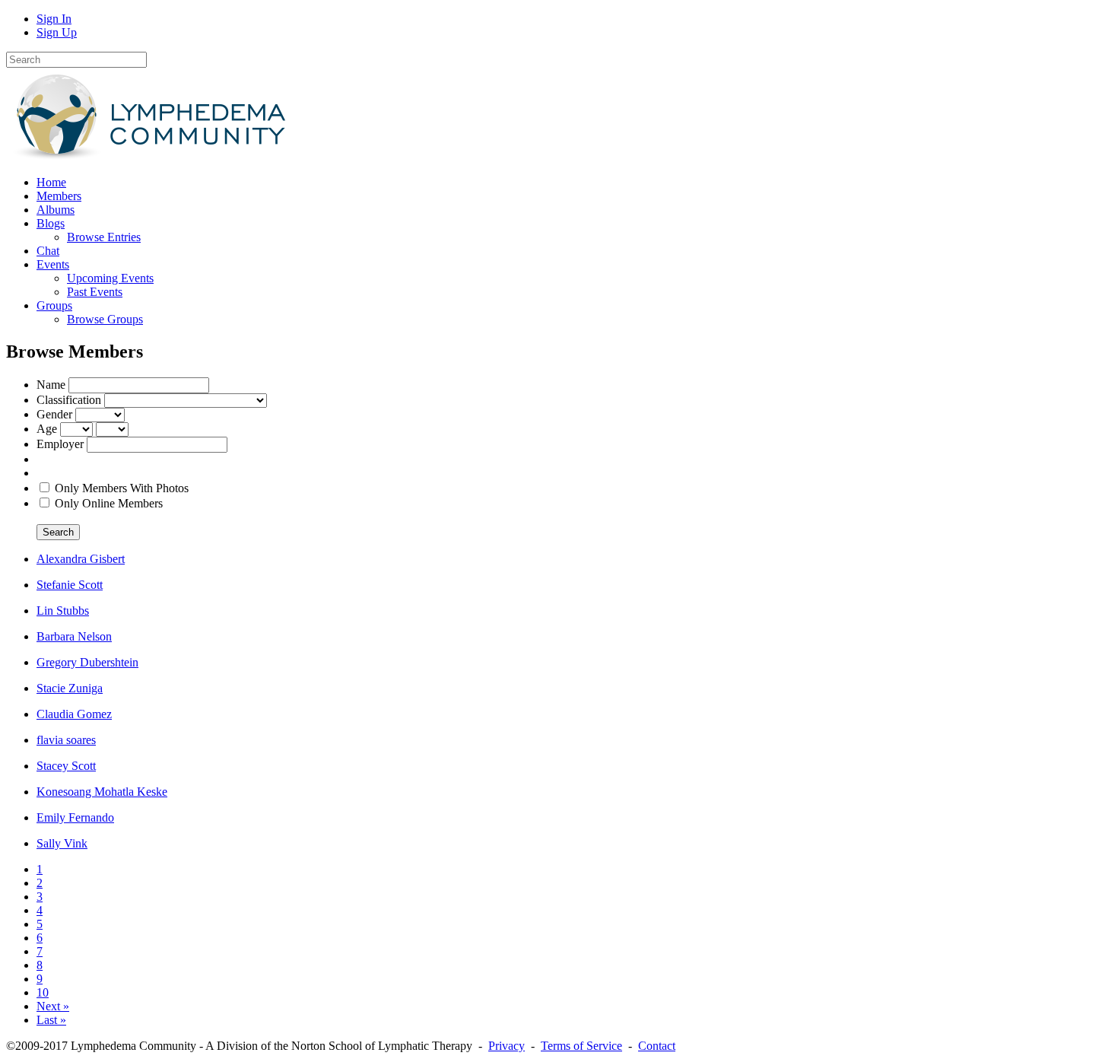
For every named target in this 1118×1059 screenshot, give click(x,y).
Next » (53, 1006)
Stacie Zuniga (70, 688)
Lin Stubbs (63, 610)
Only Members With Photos (122, 488)
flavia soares (66, 739)
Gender (54, 414)
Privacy (506, 1045)
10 (43, 992)
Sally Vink (62, 843)
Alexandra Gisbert (81, 558)
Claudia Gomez (74, 714)
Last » (51, 1019)
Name (51, 384)
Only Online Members (109, 503)
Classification (69, 399)
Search (58, 532)
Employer (60, 443)
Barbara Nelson (74, 636)
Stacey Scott (66, 765)
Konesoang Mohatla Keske (102, 791)
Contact (656, 1045)
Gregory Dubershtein (87, 662)
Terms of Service (581, 1045)
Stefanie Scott (70, 584)
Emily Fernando (75, 817)
